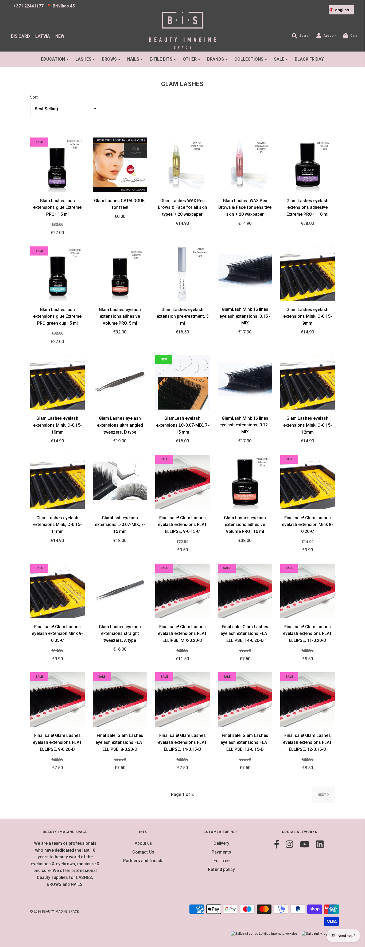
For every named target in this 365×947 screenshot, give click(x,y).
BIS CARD (20, 36)
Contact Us (143, 852)
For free (221, 860)
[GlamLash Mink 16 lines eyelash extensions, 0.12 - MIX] (245, 381)
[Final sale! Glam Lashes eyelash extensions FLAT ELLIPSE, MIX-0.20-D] (182, 590)
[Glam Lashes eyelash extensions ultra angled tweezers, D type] (120, 382)
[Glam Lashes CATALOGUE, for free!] (120, 164)
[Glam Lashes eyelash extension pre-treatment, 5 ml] (182, 273)
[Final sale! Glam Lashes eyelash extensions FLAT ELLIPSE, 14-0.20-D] (245, 590)
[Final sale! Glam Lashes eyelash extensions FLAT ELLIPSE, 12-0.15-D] (307, 699)
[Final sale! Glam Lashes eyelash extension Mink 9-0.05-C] (57, 590)
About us (143, 843)
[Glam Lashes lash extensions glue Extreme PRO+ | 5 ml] (57, 164)
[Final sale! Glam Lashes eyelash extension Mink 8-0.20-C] (307, 481)
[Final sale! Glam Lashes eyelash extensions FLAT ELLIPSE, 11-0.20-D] (307, 590)
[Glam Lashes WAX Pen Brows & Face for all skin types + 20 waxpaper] (182, 164)
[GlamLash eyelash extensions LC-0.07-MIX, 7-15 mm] (182, 382)
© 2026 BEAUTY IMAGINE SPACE (54, 911)
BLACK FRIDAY (309, 59)
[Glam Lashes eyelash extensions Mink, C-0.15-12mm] (307, 382)
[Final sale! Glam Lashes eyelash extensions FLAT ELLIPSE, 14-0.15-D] (182, 699)
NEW (59, 36)
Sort (34, 97)
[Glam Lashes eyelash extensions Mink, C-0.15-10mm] (57, 382)
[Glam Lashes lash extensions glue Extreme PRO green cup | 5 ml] (57, 273)
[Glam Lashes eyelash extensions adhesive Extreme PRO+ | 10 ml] (307, 164)
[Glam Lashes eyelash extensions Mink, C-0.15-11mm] (57, 481)
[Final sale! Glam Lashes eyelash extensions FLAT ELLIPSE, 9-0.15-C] (182, 481)
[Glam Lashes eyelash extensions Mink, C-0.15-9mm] (307, 273)
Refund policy (221, 869)
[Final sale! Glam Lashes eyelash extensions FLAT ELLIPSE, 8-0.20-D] (120, 699)
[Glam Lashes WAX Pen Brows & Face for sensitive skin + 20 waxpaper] (245, 164)
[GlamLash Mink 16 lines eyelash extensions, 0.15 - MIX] (245, 273)
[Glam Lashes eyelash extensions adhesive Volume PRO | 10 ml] (245, 481)
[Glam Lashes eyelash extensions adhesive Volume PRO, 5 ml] (120, 273)
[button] (341, 9)
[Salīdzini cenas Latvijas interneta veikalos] (264, 933)
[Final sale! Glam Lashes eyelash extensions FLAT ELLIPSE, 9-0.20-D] (57, 699)
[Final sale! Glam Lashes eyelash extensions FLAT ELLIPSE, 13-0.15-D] (245, 699)
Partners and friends (143, 860)
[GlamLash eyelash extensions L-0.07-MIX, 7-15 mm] (120, 481)
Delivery (221, 843)
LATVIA (42, 36)
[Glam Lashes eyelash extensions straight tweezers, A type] (120, 590)
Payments (221, 852)
